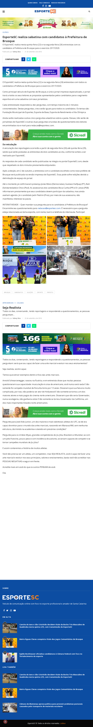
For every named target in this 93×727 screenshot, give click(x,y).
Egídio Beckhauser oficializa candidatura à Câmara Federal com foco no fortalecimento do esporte (50, 655)
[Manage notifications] (5, 722)
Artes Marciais (8, 303)
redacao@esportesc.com (49, 208)
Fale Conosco (44, 3)
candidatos (18, 292)
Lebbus (63, 723)
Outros (5, 32)
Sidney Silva (17, 52)
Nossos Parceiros (58, 3)
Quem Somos (33, 3)
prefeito (50, 292)
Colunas (20, 303)
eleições (30, 292)
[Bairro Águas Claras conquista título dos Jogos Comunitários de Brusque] (10, 643)
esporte (40, 292)
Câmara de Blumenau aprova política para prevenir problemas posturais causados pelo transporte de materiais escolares (51, 705)
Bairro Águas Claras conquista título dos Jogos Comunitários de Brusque (51, 639)
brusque (7, 292)
